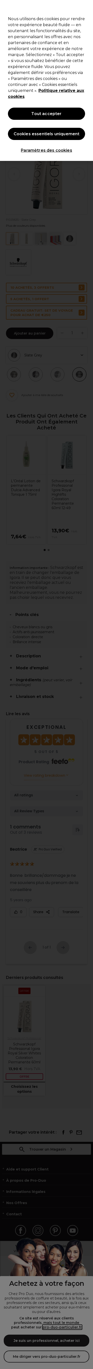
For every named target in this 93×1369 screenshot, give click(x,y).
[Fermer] (87, 6)
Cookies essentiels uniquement (47, 134)
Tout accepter (46, 113)
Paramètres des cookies (46, 150)
